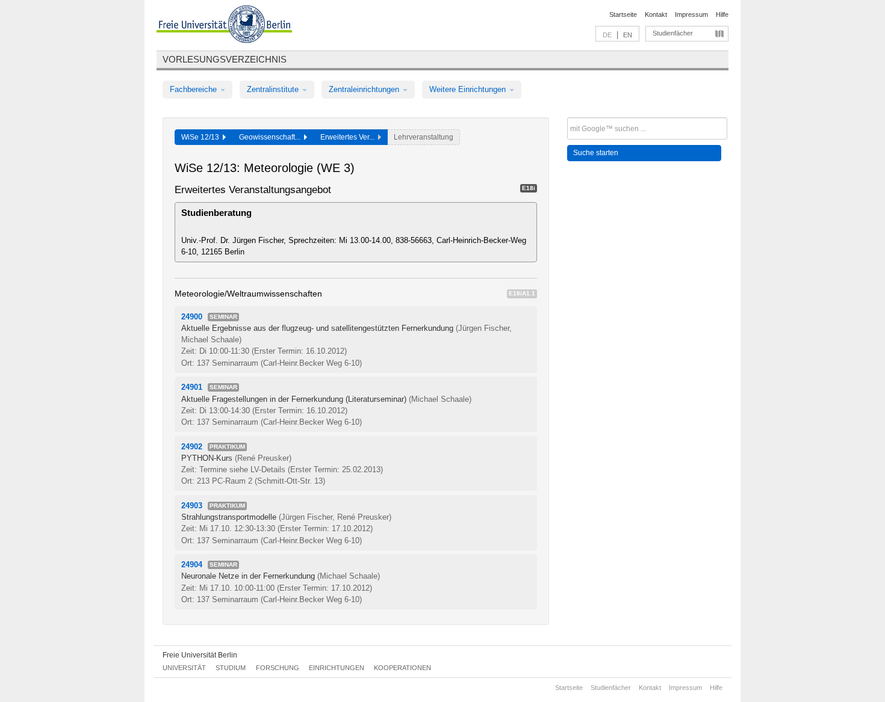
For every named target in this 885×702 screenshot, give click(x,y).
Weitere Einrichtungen (468, 89)
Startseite (623, 14)
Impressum (691, 14)
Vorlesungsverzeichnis (225, 59)
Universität (184, 667)
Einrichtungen (336, 667)
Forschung (277, 667)
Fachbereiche (194, 89)
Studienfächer (673, 33)
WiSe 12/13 (202, 137)
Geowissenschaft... (271, 137)
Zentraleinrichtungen (365, 89)
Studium (231, 667)
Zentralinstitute (274, 89)
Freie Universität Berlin (200, 655)
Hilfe (722, 14)
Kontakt (656, 14)
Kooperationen (402, 667)
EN (627, 34)
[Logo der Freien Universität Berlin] (224, 25)
